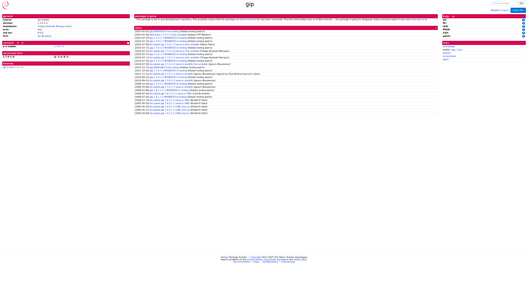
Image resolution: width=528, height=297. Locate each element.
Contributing (288, 261)
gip (39, 19)
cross (459, 49)
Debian (224, 257)
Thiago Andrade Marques (51, 26)
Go (521, 3)
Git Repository (270, 261)
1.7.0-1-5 (59, 46)
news (138, 27)
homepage (449, 46)
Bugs (256, 261)
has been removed (246, 19)
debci (446, 59)
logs (453, 49)
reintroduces (418, 19)
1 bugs (10, 67)
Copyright (256, 257)
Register (495, 10)
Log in (505, 10)
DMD (69, 26)
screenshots (449, 56)
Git (39, 36)
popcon (447, 53)
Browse (46, 36)
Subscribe (518, 10)
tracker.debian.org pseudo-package (266, 259)
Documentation (241, 261)
